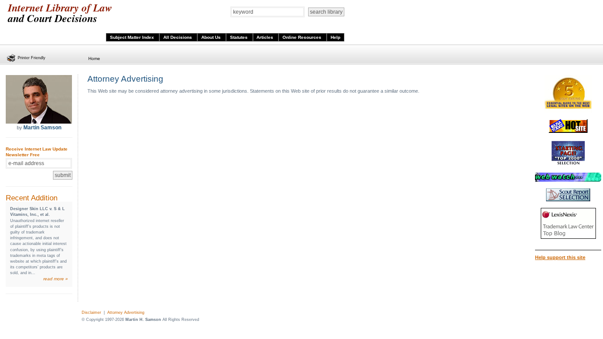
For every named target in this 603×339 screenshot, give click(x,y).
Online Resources (303, 37)
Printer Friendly (31, 58)
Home (94, 58)
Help (335, 37)
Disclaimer (91, 312)
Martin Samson (42, 127)
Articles (265, 37)
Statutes (239, 37)
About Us (211, 37)
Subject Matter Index (132, 37)
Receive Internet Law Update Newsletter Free (37, 152)
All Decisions (178, 37)
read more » (55, 278)
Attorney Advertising (125, 312)
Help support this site (560, 257)
